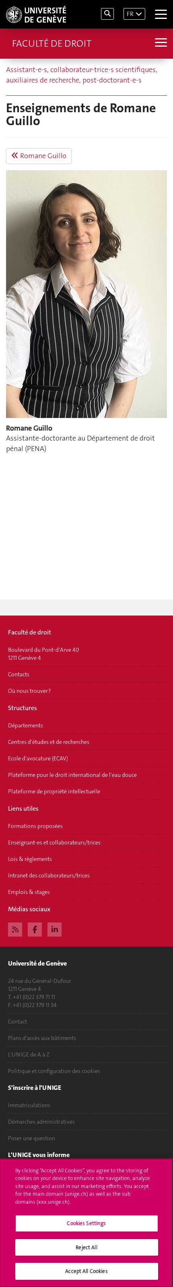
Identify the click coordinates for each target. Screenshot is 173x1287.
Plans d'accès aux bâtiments (42, 1038)
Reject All (86, 1247)
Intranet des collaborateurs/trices (49, 875)
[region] (86, 1223)
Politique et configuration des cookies (54, 1071)
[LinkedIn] (54, 928)
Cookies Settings (86, 1223)
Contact (17, 1021)
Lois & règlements (30, 859)
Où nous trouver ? (29, 690)
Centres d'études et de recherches (48, 741)
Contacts (18, 674)
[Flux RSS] (15, 928)
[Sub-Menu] (160, 43)
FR (130, 14)
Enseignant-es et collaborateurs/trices (54, 842)
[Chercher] (107, 14)
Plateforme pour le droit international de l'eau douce (72, 774)
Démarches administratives (41, 1121)
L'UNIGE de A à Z (28, 1054)
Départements (25, 725)
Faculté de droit (51, 43)
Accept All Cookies (86, 1271)
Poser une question (31, 1138)
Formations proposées (35, 826)
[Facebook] (35, 928)
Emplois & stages (29, 892)
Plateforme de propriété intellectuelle (54, 791)
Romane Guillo (42, 156)
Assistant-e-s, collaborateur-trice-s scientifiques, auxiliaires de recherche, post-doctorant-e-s (81, 75)
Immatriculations (29, 1105)
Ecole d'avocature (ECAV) (38, 758)
